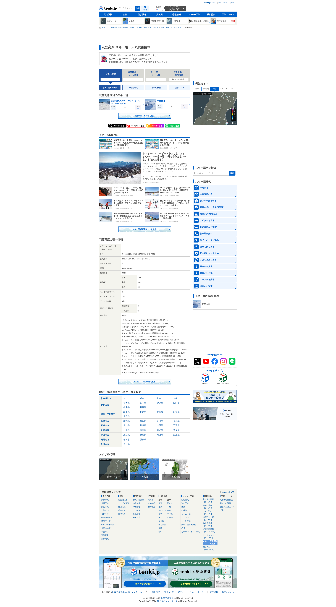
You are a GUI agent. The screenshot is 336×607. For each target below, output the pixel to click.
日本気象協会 (118, 592)
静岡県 (160, 425)
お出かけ (162, 510)
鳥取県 (126, 435)
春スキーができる (208, 201)
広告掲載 (214, 592)
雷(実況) (121, 514)
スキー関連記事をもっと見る (145, 229)
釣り (183, 528)
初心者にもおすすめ (209, 253)
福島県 (143, 407)
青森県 (126, 403)
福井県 (176, 421)
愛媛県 (143, 439)
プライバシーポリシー (174, 592)
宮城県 (160, 403)
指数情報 (176, 14)
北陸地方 (105, 421)
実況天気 (121, 507)
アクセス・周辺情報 (178, 75)
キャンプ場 (186, 521)
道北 (125, 398)
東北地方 (105, 405)
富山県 (143, 421)
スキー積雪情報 (210, 542)
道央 (159, 398)
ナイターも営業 (207, 220)
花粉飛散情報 (208, 500)
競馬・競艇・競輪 (188, 524)
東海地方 (105, 425)
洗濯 (160, 503)
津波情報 (136, 507)
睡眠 (160, 532)
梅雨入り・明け (209, 518)
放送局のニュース (227, 507)
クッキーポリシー (197, 592)
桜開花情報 (208, 506)
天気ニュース (228, 14)
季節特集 (211, 14)
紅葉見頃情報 (209, 530)
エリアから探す (207, 279)
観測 (125, 14)
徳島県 (126, 439)
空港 (183, 507)
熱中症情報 (208, 524)
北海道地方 (106, 398)
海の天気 (185, 503)
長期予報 (105, 514)
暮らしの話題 (225, 503)
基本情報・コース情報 (133, 75)
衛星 (197, 89)
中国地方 (105, 435)
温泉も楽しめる (207, 247)
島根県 (143, 435)
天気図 (159, 14)
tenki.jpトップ (210, 2)
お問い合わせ (228, 592)
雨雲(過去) (122, 500)
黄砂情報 (105, 539)
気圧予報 (105, 507)
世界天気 (105, 503)
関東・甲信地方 (108, 414)
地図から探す (206, 286)
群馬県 (160, 412)
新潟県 (126, 421)
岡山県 (160, 435)
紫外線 (161, 521)
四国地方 (105, 439)
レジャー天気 (194, 14)
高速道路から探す (208, 227)
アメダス (223, 89)
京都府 (143, 430)
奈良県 (176, 430)
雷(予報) (104, 532)
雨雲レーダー (106, 517)
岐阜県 (143, 425)
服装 (160, 507)
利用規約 (156, 592)
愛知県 (126, 425)
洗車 (160, 528)
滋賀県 (160, 430)
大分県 (126, 444)
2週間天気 (105, 510)
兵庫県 (126, 430)
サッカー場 (186, 514)
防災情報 (142, 14)
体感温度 (162, 524)
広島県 (176, 435)
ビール (170, 517)
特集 (222, 510)
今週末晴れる (206, 194)
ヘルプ (234, 2)
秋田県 (176, 403)
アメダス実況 (123, 503)
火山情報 (136, 510)
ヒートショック (209, 536)
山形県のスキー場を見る (145, 116)
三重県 (176, 425)
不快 (169, 507)
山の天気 (185, 500)
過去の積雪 (156, 88)
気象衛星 (151, 503)
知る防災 (136, 517)
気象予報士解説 (226, 500)
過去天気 (121, 510)
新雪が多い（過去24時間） (212, 207)
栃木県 (143, 412)
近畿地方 (105, 430)
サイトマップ (223, 2)
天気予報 (108, 14)
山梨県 (176, 412)
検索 (138, 8)
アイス (170, 514)
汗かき (170, 503)
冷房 (169, 510)
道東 (142, 398)
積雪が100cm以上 (208, 214)
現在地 (145, 10)
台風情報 (136, 514)
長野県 (126, 416)
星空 (160, 514)
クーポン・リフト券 (156, 75)
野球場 (184, 510)
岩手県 (143, 403)
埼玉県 (126, 412)
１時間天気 (133, 88)
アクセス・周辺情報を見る (145, 382)
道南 (175, 398)
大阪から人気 (206, 273)
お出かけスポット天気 (190, 532)
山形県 (126, 407)
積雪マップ (179, 88)
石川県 (160, 421)
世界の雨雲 (106, 528)
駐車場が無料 (206, 233)
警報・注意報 (138, 500)
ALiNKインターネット (135, 592)
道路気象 (105, 535)
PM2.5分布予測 (107, 524)
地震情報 (136, 503)
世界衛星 (151, 507)
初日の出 (208, 548)
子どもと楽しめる (208, 260)
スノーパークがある (209, 240)
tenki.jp (108, 9)
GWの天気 (208, 512)
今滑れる (204, 187)
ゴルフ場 (185, 517)
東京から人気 (206, 266)
